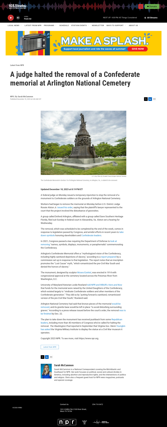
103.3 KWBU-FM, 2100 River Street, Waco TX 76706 (73, 410)
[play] (11, 17)
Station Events (79, 25)
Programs (49, 25)
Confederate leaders (91, 235)
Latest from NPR (33, 25)
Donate (153, 6)
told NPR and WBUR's (104, 285)
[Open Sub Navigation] (21, 25)
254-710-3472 (97, 404)
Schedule (64, 25)
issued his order (64, 207)
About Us (133, 25)
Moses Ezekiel (84, 272)
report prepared (108, 257)
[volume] (18, 18)
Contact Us (64, 404)
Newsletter (98, 25)
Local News (13, 25)
